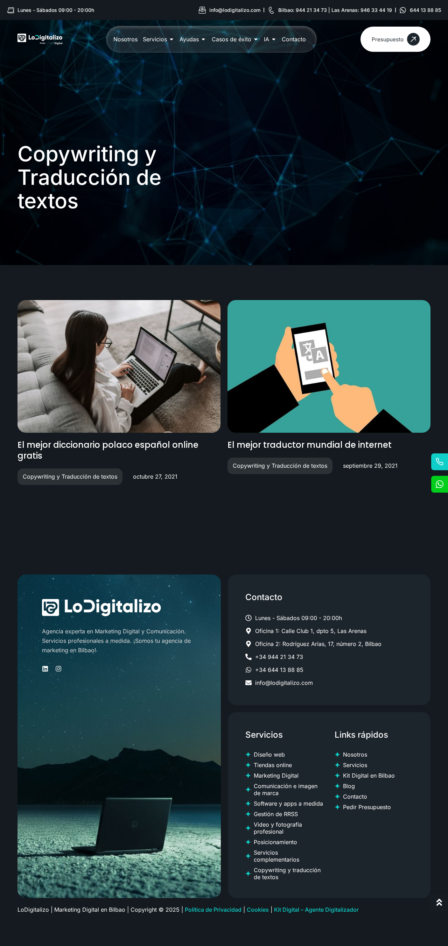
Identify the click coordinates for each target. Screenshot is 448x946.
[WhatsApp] (439, 484)
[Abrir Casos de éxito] (256, 39)
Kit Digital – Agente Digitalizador (316, 909)
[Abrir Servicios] (171, 39)
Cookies (258, 909)
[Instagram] (58, 669)
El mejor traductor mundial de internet (309, 445)
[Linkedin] (45, 669)
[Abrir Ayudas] (203, 39)
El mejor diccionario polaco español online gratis (108, 450)
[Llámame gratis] (439, 461)
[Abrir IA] (273, 39)
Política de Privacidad (213, 909)
